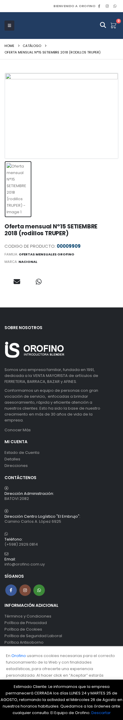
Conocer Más (17, 430)
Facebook (11, 590)
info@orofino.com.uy (24, 564)
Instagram (25, 590)
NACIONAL (28, 261)
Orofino (18, 656)
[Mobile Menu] (9, 25)
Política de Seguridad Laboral (33, 636)
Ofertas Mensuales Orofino (46, 254)
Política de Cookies (23, 629)
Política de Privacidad (25, 623)
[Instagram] (107, 6)
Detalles (12, 459)
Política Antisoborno (24, 642)
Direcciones (16, 465)
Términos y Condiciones (27, 616)
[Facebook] (99, 6)
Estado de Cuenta (21, 452)
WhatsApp (115, 6)
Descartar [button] (101, 713)
